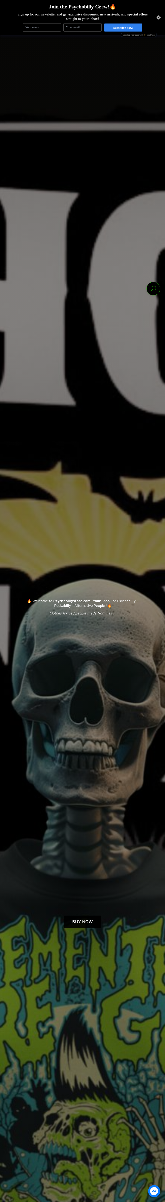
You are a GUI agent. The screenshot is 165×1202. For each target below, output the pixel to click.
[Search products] (153, 288)
